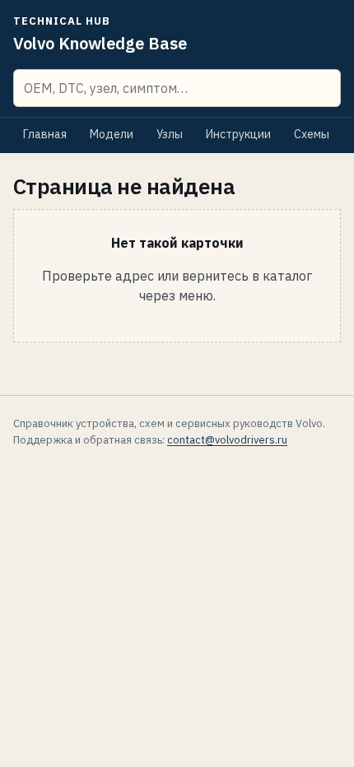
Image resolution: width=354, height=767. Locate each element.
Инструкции (238, 134)
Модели (111, 134)
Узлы (169, 134)
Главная (45, 134)
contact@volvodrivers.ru (227, 440)
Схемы (311, 134)
